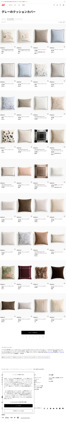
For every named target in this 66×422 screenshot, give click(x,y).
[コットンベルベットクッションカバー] (58, 272)
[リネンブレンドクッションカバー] (41, 103)
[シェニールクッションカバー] (41, 36)
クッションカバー (29, 369)
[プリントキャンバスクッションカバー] (41, 70)
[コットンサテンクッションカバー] (58, 36)
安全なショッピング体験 (38, 386)
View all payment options (25, 417)
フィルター (60, 22)
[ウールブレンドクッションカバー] (41, 136)
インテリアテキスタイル (14, 369)
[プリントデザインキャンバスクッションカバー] (8, 36)
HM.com (3, 369)
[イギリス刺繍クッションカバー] (58, 171)
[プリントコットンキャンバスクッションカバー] (8, 272)
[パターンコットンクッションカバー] (58, 238)
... (36, 337)
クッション (22, 369)
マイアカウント (36, 379)
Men (15, 5)
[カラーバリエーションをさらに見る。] (2, 53)
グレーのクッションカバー (38, 369)
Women (10, 5)
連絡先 (34, 384)
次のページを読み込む (33, 332)
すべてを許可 (18, 405)
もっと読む (51, 381)
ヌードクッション (50, 352)
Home (23, 5)
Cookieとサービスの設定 (18, 410)
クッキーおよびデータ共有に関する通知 (18, 401)
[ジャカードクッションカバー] (58, 103)
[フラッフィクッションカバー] (41, 272)
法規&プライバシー (37, 382)
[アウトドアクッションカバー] (24, 171)
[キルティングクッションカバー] (24, 305)
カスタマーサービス (37, 377)
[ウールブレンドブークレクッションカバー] (24, 272)
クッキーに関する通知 (37, 387)
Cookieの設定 (36, 389)
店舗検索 (35, 381)
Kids (19, 5)
